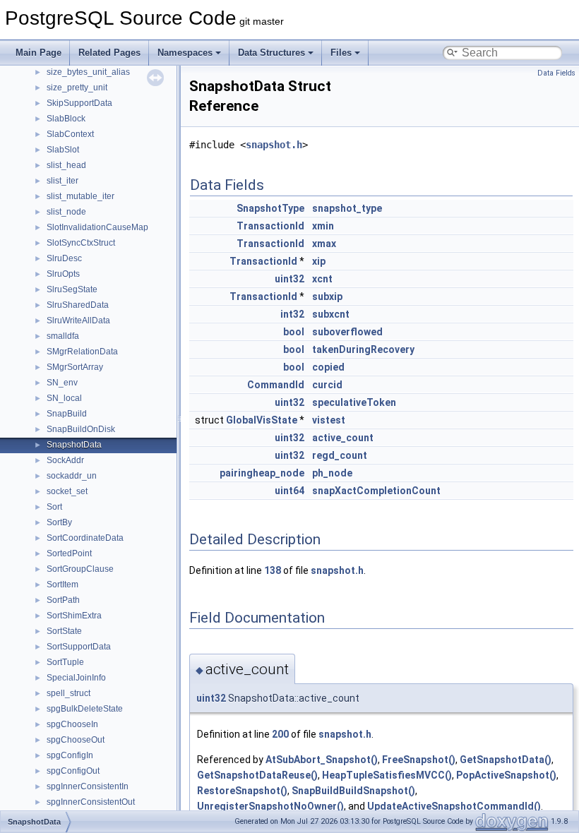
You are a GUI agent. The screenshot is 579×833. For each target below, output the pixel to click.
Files (341, 52)
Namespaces (185, 52)
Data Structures (271, 52)
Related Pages (109, 52)
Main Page (38, 52)
